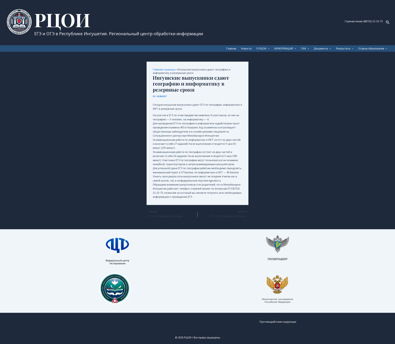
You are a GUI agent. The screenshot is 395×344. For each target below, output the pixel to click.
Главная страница (164, 69)
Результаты (343, 48)
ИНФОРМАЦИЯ (283, 48)
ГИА (303, 48)
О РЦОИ (261, 48)
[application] (267, 48)
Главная (231, 48)
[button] (388, 22)
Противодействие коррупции (278, 321)
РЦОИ (62, 19)
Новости (246, 48)
